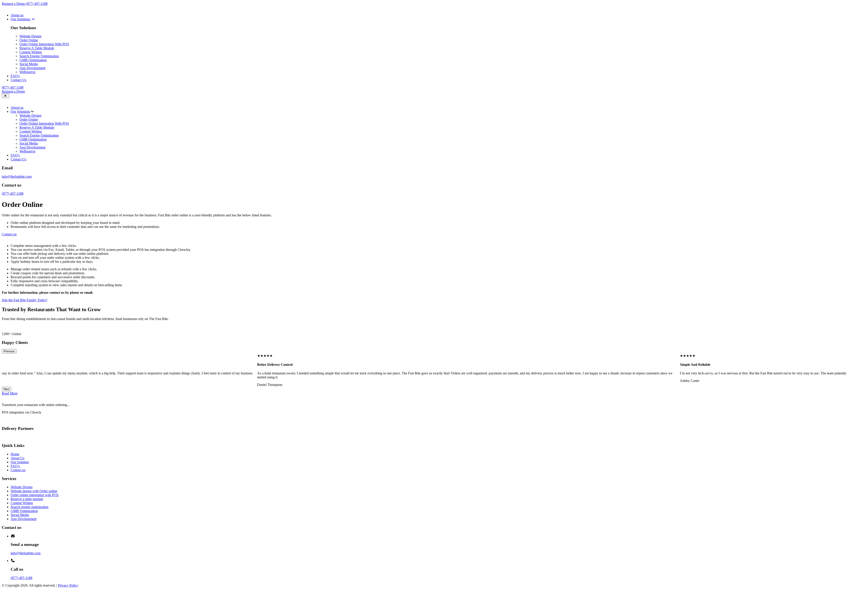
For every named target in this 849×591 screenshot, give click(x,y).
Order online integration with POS (35, 495)
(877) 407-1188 (37, 4)
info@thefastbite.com (17, 176)
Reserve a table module (27, 499)
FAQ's (15, 76)
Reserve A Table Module (36, 48)
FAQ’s (15, 466)
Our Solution (20, 462)
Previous (9, 351)
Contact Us (18, 80)
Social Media (28, 64)
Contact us (18, 470)
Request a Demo (14, 4)
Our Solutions (21, 19)
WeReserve (27, 72)
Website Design (30, 36)
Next (7, 389)
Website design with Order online (34, 491)
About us (17, 15)
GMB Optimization (33, 60)
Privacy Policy (68, 585)
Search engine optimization (29, 507)
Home (15, 454)
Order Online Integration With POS (44, 44)
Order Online (28, 40)
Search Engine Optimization (39, 56)
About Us (17, 458)
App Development (32, 68)
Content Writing (30, 52)
